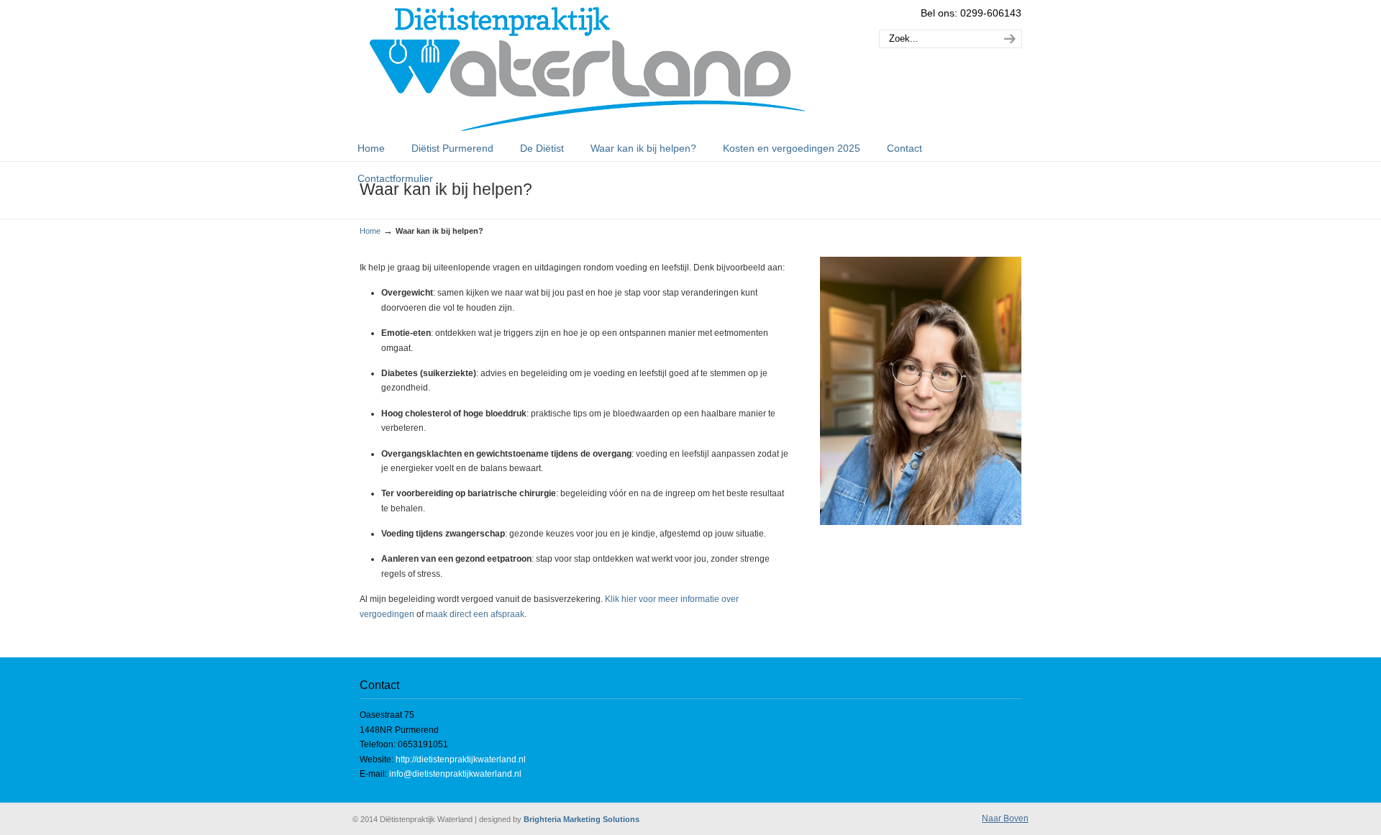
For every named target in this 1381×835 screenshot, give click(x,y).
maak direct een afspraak (475, 614)
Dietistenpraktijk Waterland (588, 69)
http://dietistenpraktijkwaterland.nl (461, 759)
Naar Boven (1005, 818)
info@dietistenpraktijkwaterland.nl (455, 774)
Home (370, 231)
